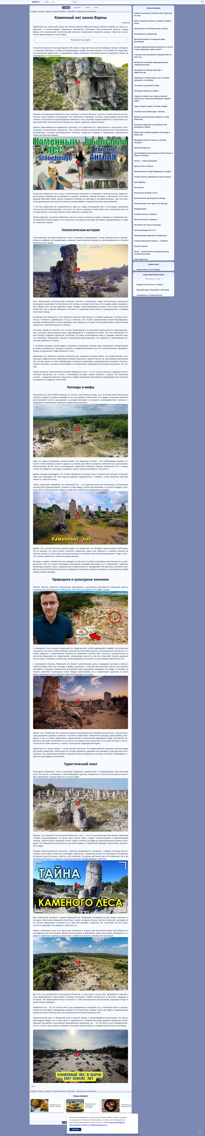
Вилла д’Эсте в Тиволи (143, 166)
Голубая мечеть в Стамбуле (145, 214)
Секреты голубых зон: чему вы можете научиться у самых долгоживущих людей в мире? (152, 98)
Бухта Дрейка (139, 182)
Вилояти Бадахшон (142, 148)
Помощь (66, 1135)
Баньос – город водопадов (145, 161)
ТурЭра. (36, 2)
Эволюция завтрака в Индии (146, 91)
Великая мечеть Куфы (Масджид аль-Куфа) (152, 171)
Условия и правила (76, 1135)
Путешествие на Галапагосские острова (151, 29)
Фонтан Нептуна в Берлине (145, 219)
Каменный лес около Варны (148, 269)
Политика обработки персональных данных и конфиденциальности (103, 1135)
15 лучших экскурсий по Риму (146, 85)
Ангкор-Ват (139, 187)
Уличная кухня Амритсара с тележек (149, 112)
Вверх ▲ (138, 1135)
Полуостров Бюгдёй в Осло (145, 193)
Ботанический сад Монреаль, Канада (149, 198)
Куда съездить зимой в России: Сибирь (150, 106)
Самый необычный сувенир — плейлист (151, 241)
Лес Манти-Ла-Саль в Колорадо (147, 225)
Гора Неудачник (141, 259)
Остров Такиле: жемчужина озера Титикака (152, 177)
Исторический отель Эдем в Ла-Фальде (150, 203)
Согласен (75, 1129)
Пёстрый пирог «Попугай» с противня (152, 290)
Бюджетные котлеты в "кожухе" (149, 284)
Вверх (33, 1086)
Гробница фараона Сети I (145, 230)
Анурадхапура (140, 209)
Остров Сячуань (141, 246)
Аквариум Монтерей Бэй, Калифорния (150, 235)
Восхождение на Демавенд (145, 34)
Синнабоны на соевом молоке (149, 295)
